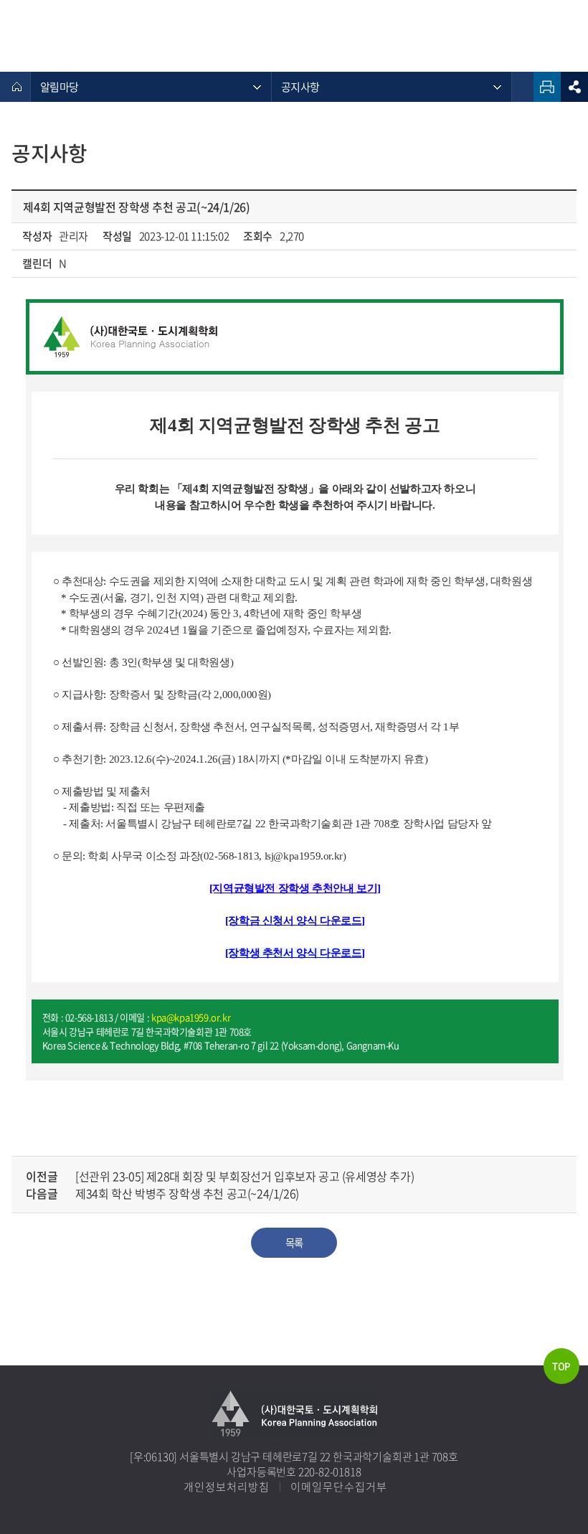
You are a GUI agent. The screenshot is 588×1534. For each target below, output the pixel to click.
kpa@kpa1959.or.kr (190, 1017)
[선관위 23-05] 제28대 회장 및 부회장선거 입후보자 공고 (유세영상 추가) (244, 1176)
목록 (294, 1243)
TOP (561, 1366)
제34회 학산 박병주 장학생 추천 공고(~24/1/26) (187, 1193)
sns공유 (574, 87)
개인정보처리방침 (227, 1487)
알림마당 (59, 87)
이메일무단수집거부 (338, 1487)
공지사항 (300, 87)
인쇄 (547, 87)
